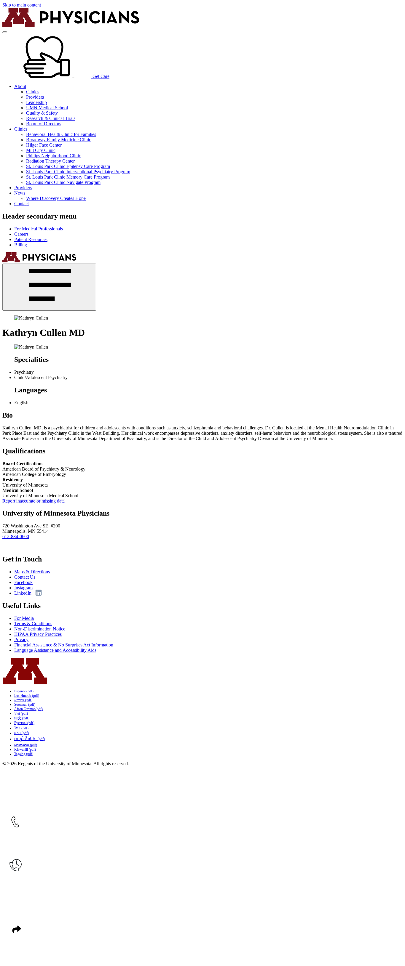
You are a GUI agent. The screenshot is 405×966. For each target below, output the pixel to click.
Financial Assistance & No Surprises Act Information (63, 644)
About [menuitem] (20, 86)
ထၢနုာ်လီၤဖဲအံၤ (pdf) (29, 739)
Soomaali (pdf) (24, 704)
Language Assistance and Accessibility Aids (55, 650)
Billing (20, 244)
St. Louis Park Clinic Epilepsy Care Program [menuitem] (68, 166)
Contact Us (24, 577)
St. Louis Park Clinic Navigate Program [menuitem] (63, 182)
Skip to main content (21, 4)
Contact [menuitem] (21, 203)
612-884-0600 (15, 536)
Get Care (100, 76)
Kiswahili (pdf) (25, 749)
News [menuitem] (19, 192)
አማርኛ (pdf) (23, 700)
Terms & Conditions (33, 623)
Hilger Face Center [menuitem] (44, 144)
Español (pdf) (24, 691)
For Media (24, 618)
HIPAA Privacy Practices (38, 634)
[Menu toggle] (4, 32)
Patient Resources (30, 239)
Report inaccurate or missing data (33, 500)
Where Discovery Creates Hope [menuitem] (56, 198)
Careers (21, 234)
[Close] (49, 287)
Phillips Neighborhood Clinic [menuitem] (53, 155)
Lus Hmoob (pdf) (26, 696)
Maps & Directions (32, 571)
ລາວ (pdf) (21, 733)
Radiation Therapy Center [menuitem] (50, 160)
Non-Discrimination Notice (39, 628)
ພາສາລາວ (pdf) (25, 745)
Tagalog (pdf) (23, 754)
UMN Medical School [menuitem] (47, 107)
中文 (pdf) (21, 718)
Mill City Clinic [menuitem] (40, 150)
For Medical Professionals (38, 228)
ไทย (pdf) (21, 728)
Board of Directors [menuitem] (43, 123)
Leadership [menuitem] (36, 102)
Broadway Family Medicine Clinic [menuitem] (58, 139)
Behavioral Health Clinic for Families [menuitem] (61, 134)
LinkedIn (22, 593)
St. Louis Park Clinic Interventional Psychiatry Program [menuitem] (78, 171)
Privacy (21, 639)
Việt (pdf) (21, 713)
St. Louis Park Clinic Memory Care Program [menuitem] (68, 176)
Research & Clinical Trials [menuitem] (50, 118)
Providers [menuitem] (35, 97)
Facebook (23, 582)
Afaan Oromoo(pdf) (28, 709)
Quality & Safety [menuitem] (42, 112)
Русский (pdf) (24, 723)
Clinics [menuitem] (32, 91)
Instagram (23, 587)
